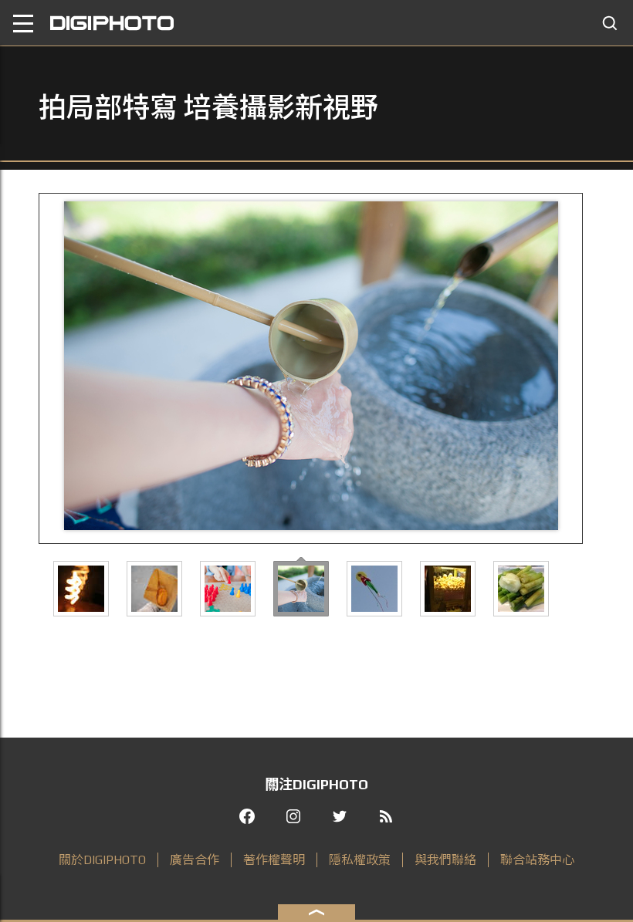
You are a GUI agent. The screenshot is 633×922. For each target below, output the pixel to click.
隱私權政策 (360, 860)
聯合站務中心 (537, 860)
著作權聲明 (274, 860)
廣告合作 (194, 860)
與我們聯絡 (445, 860)
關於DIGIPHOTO (102, 860)
